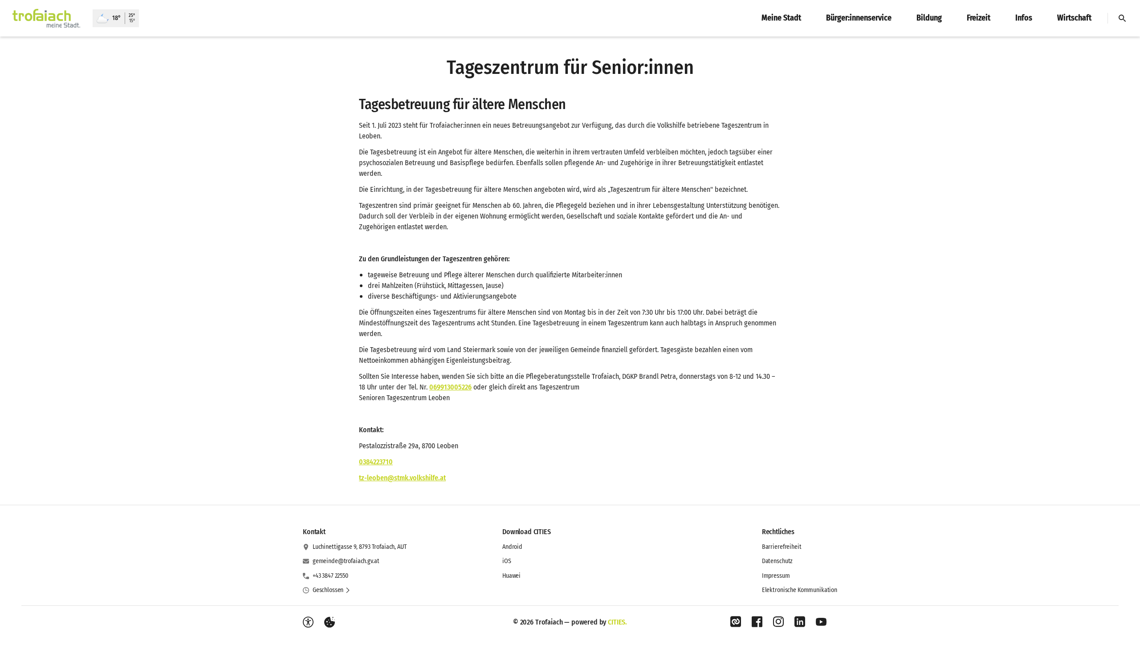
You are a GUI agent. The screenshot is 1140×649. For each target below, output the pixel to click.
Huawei (511, 576)
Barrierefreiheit (782, 547)
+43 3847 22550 (330, 576)
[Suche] (1122, 18)
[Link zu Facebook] (757, 622)
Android (512, 547)
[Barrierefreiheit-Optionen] (308, 622)
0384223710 (376, 462)
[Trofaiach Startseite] (46, 18)
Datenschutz (777, 561)
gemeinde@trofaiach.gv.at (346, 561)
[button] (331, 590)
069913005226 (450, 387)
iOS (506, 561)
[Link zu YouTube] (821, 622)
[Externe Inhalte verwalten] (329, 622)
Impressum (776, 576)
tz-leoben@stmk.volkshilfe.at (402, 478)
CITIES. (617, 622)
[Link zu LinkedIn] (799, 622)
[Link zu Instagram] (778, 622)
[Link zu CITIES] (735, 622)
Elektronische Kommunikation (799, 590)
